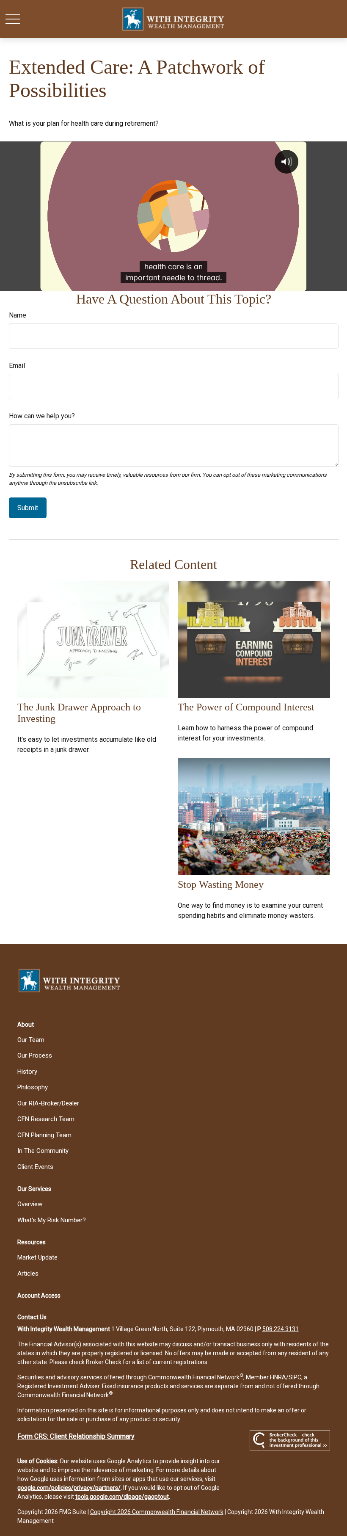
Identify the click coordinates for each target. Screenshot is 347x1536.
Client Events (35, 1167)
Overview (29, 1204)
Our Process (34, 1055)
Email (17, 366)
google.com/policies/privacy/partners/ (69, 1487)
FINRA (278, 1377)
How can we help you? (42, 416)
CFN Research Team (45, 1119)
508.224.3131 (280, 1329)
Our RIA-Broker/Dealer (48, 1103)
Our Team (30, 1040)
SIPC (295, 1377)
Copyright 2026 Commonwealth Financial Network (156, 1511)
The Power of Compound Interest (246, 707)
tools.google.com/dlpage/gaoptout (122, 1496)
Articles (28, 1273)
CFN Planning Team (44, 1135)
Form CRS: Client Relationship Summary (76, 1436)
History (27, 1071)
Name (17, 315)
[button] (25, 1024)
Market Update (37, 1257)
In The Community (43, 1151)
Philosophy (32, 1087)
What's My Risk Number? (51, 1220)
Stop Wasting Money (221, 884)
